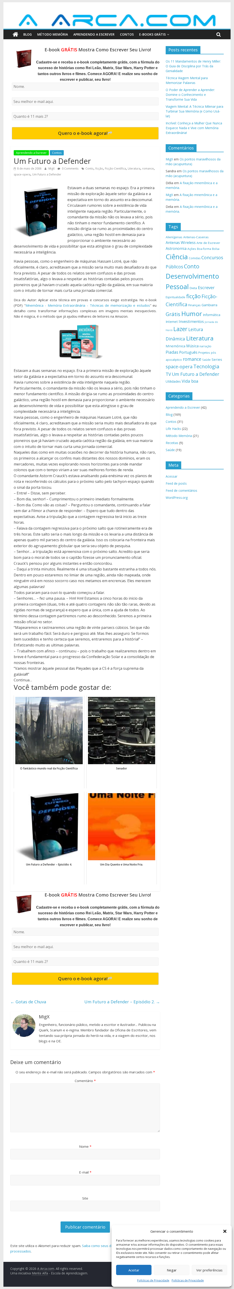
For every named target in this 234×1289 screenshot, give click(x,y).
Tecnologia (206, 366)
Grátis (173, 314)
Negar (172, 1270)
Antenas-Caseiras (196, 237)
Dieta (193, 288)
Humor (191, 313)
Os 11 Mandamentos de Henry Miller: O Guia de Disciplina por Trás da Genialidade (193, 66)
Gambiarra (209, 305)
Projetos (204, 352)
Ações (191, 249)
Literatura (134, 168)
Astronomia (176, 248)
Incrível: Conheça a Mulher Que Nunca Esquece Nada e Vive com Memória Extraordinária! (194, 128)
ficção (99, 168)
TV (168, 374)
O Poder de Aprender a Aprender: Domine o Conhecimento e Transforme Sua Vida (190, 95)
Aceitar (133, 1270)
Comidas (194, 258)
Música (192, 345)
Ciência (177, 256)
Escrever (206, 287)
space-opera (22, 174)
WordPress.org (177, 497)
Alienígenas (174, 237)
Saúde (206, 360)
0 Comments (69, 168)
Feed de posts (176, 483)
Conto (89, 168)
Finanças (194, 305)
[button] (225, 1231)
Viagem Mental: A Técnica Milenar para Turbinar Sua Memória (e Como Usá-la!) (194, 111)
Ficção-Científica (115, 168)
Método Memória (52, 34)
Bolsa (215, 249)
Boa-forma (204, 249)
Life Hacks (173, 428)
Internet (172, 321)
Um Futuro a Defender (46, 174)
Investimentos (191, 321)
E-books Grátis (152, 34)
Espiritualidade (175, 297)
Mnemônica (175, 346)
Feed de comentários (181, 490)
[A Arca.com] (116, 15)
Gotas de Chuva (28, 1001)
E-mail (85, 1172)
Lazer (180, 329)
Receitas (172, 443)
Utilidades (173, 381)
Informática (211, 315)
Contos (127, 34)
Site (85, 1198)
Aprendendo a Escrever (93, 34)
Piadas (172, 352)
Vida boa (190, 381)
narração (205, 346)
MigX (51, 168)
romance (148, 168)
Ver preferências (209, 1270)
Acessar (171, 476)
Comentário (85, 1080)
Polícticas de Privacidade (153, 1280)
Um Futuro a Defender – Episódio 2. (122, 1001)
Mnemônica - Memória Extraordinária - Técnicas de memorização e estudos (88, 305)
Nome (85, 1146)
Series (217, 359)
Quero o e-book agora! (83, 133)
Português (188, 352)
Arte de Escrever (208, 243)
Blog (27, 34)
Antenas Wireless (181, 242)
